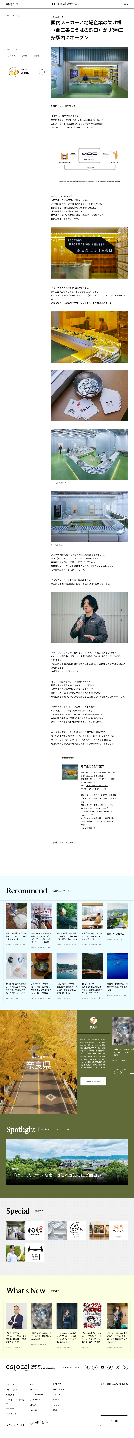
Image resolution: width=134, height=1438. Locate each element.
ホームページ (72, 739)
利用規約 (10, 1408)
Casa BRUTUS (36, 1394)
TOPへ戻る (114, 1420)
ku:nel (56, 1399)
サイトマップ (12, 1413)
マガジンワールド (15, 1424)
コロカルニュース (59, 16)
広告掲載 (10, 1394)
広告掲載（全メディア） (39, 1423)
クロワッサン (36, 1399)
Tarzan (56, 1394)
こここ (56, 1404)
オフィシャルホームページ (97, 785)
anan (32, 1384)
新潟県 (36, 56)
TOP (8, 15)
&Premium (58, 1389)
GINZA (33, 1404)
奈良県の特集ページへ (93, 1081)
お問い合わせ (12, 1389)
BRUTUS (34, 1389)
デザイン (13, 56)
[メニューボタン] (126, 4)
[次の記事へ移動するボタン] (124, 1072)
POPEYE (57, 1384)
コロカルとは (12, 1384)
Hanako (33, 1409)
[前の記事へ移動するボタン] (117, 1072)
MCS (55, 1409)
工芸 (25, 56)
